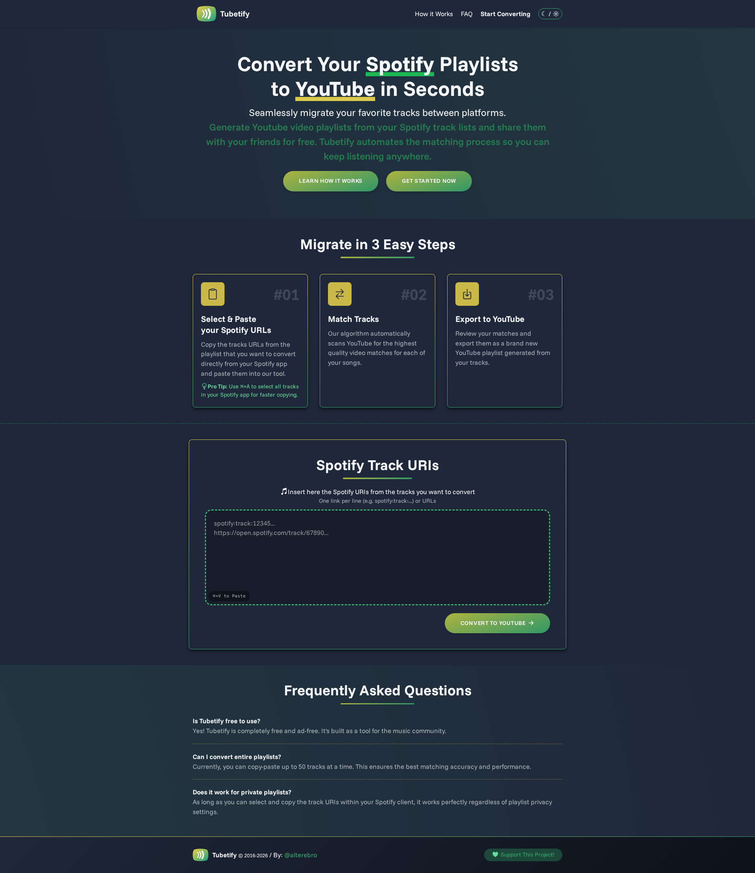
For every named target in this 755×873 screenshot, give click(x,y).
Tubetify (235, 13)
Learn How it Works (331, 180)
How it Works (434, 13)
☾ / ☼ (550, 13)
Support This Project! (527, 854)
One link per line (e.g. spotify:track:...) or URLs (377, 500)
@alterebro (300, 855)
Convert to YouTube (493, 623)
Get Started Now (429, 180)
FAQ (467, 13)
